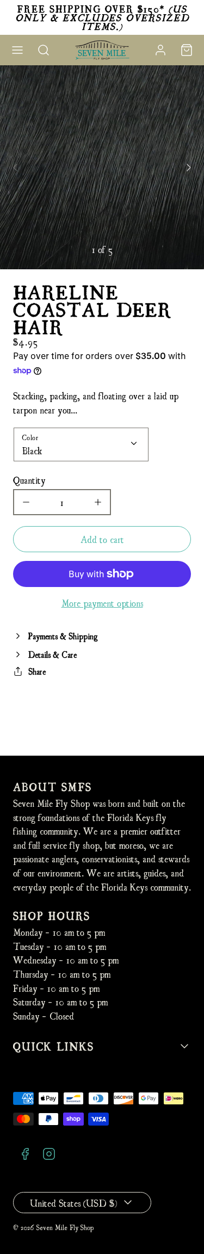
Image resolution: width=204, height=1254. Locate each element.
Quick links (53, 1046)
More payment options (102, 602)
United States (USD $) (73, 1202)
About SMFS (52, 786)
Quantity (29, 479)
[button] (17, 50)
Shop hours (51, 915)
